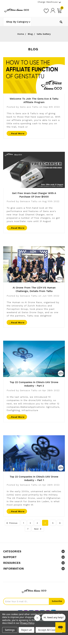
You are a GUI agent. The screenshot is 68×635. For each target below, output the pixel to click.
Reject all (26, 630)
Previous (13, 523)
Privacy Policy (27, 622)
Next (36, 529)
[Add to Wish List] (46, 10)
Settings (10, 630)
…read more (17, 133)
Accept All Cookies (49, 630)
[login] (52, 10)
